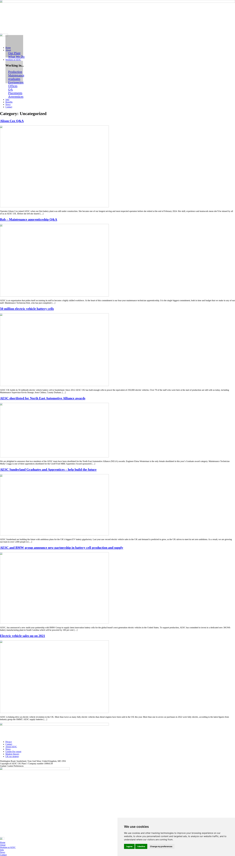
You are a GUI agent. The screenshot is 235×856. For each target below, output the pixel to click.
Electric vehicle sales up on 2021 (22, 636)
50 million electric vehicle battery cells (27, 308)
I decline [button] (141, 846)
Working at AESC (8, 847)
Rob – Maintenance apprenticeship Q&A (28, 219)
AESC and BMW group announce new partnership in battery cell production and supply (61, 547)
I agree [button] (129, 846)
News (2, 852)
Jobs (2, 850)
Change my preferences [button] (161, 846)
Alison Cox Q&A (12, 121)
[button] (120, 50)
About (2, 845)
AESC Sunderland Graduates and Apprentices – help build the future (48, 469)
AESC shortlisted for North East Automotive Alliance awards (42, 398)
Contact (3, 855)
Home (2, 842)
